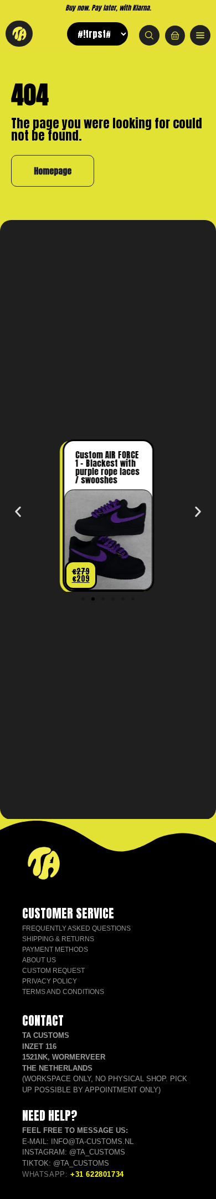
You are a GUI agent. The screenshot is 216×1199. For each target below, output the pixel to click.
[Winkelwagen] (175, 36)
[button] (18, 511)
